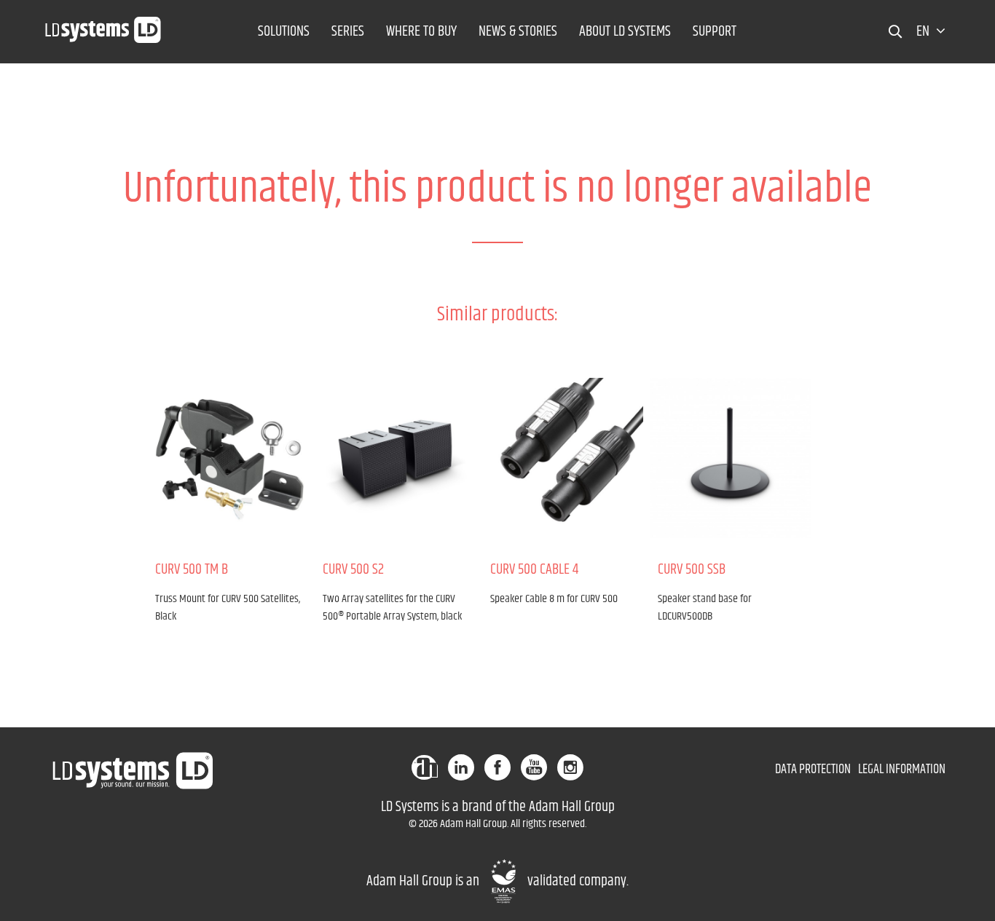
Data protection (813, 769)
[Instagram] (570, 767)
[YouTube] (534, 767)
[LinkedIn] (461, 767)
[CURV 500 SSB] (730, 458)
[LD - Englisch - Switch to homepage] (103, 25)
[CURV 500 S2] (395, 458)
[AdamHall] (425, 767)
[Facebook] (497, 767)
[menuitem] (283, 31)
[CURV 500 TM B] (228, 458)
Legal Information (901, 769)
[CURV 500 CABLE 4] (563, 458)
